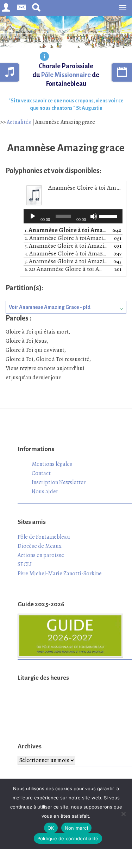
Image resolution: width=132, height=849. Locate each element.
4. (66, 254)
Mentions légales (52, 464)
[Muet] (93, 216)
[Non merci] (123, 813)
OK (51, 828)
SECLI (25, 564)
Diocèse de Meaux (40, 546)
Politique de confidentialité (68, 838)
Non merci (76, 828)
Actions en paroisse (41, 555)
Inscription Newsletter (59, 482)
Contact (41, 473)
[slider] (109, 215)
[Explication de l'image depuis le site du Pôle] (44, 57)
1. (66, 230)
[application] (73, 216)
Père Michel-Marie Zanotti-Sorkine (60, 573)
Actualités (19, 122)
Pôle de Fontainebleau (44, 537)
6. (66, 269)
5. (66, 261)
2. (66, 238)
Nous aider (45, 491)
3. (66, 246)
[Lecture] (32, 216)
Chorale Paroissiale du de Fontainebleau (65, 75)
